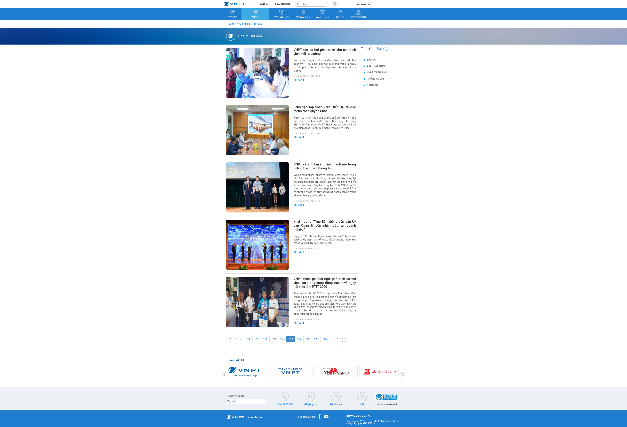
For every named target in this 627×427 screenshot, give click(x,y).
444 (257, 338)
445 (265, 338)
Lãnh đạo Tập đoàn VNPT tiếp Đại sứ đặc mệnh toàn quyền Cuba (325, 109)
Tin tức (258, 23)
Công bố (372, 85)
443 (248, 338)
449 (299, 338)
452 (324, 338)
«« (229, 338)
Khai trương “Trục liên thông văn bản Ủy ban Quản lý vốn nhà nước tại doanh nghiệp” (325, 225)
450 (307, 338)
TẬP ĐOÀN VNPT (363, 4)
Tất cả (371, 59)
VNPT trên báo (377, 72)
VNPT (232, 23)
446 (274, 338)
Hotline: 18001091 (284, 404)
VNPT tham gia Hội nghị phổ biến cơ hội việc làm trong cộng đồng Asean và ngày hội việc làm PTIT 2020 (325, 283)
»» (343, 341)
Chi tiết (298, 80)
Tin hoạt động (376, 66)
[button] (224, 374)
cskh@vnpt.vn (310, 404)
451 (316, 338)
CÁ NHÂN (264, 4)
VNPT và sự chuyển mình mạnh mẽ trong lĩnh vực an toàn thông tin (325, 166)
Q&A (362, 404)
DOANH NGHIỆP (282, 4)
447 (282, 338)
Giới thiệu (244, 23)
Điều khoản (336, 404)
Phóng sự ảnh (376, 78)
